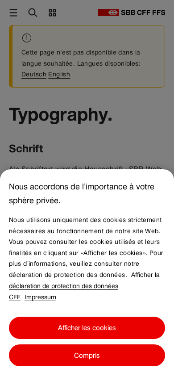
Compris (87, 355)
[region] (87, 273)
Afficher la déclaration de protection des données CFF (84, 286)
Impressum (40, 296)
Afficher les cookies (87, 327)
